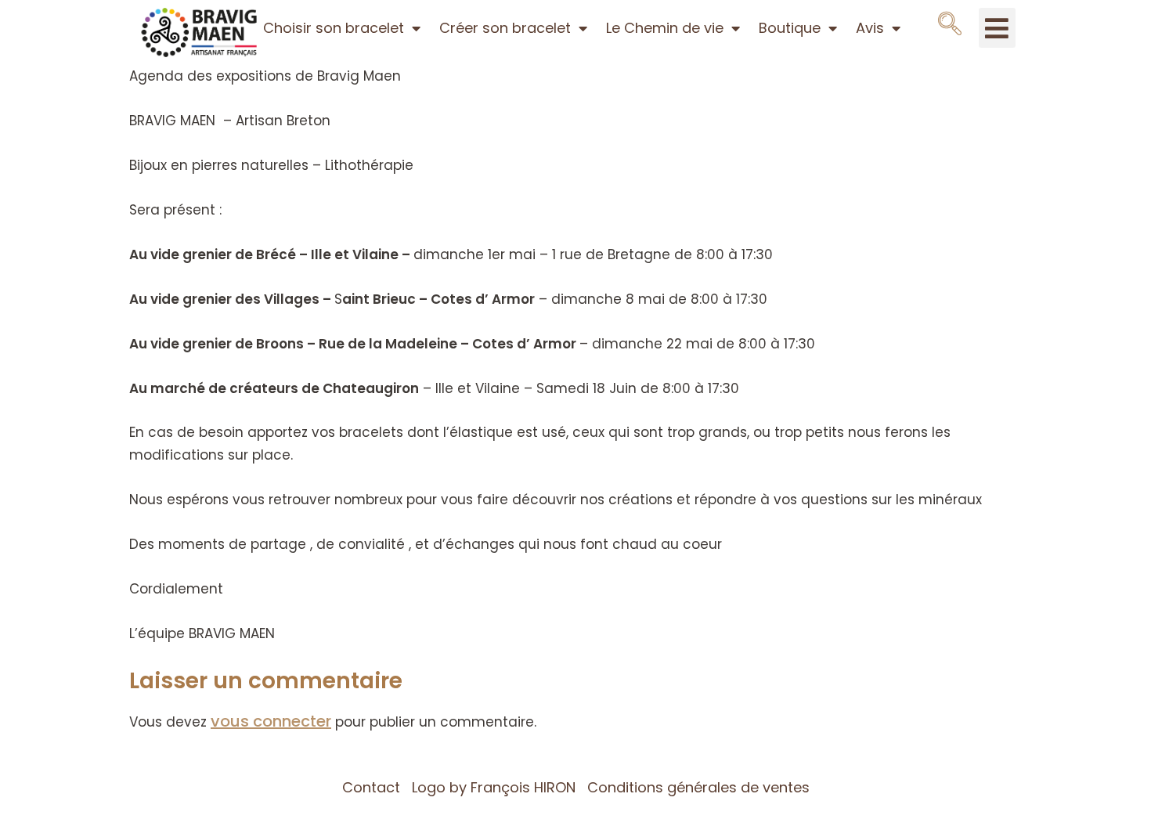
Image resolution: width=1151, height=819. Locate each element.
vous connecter (271, 721)
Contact (371, 787)
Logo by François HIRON (494, 787)
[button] (950, 24)
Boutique (790, 28)
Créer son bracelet (505, 28)
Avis (870, 28)
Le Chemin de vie (664, 28)
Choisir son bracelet (333, 28)
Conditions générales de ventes (698, 787)
